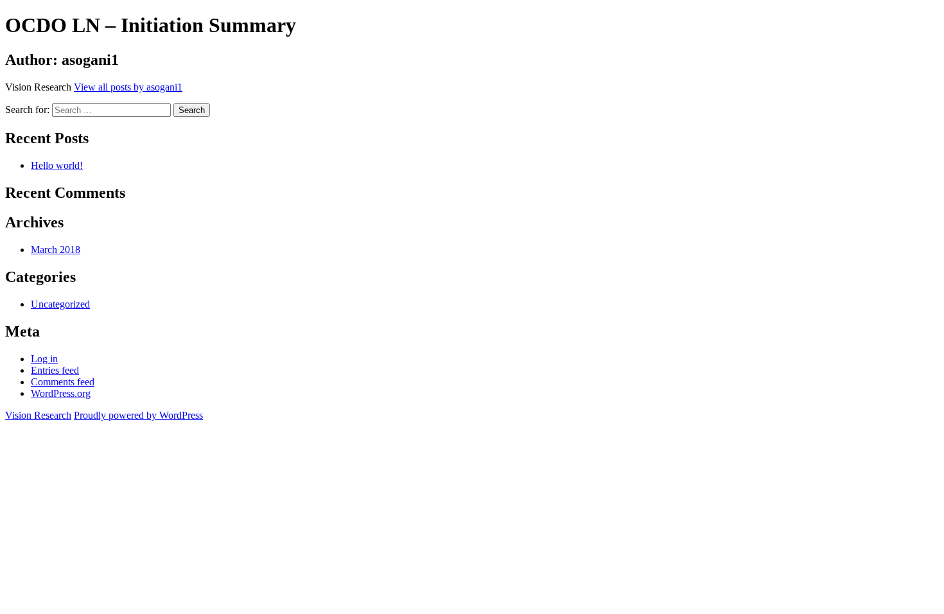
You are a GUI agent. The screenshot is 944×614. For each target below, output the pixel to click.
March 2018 (55, 249)
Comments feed (62, 381)
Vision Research (38, 415)
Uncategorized (60, 304)
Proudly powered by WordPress (138, 415)
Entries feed (55, 370)
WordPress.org (61, 393)
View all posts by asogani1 (128, 87)
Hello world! (57, 165)
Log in (44, 358)
